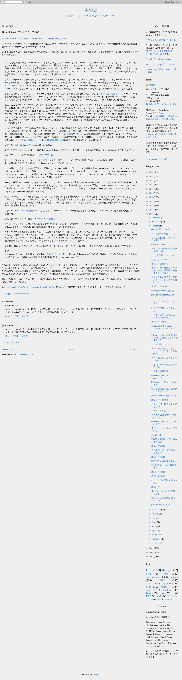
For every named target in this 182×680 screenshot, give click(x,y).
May (154, 526)
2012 (151, 205)
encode (22, 293)
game (148, 590)
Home (71, 349)
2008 (151, 552)
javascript (162, 593)
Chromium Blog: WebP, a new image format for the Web (32, 287)
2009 (151, 548)
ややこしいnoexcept (160, 259)
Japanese (149, 593)
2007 (151, 556)
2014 (151, 197)
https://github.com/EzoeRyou (165, 116)
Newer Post (8, 349)
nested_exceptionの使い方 (162, 290)
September (156, 509)
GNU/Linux (152, 583)
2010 (151, 214)
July (154, 518)
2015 (151, 193)
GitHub (85, 16)
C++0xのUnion (158, 244)
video (169, 583)
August (155, 514)
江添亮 (152, 85)
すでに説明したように (111, 93)
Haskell (166, 599)
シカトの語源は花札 (161, 371)
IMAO (162, 580)
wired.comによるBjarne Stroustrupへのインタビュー (164, 328)
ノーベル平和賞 (158, 410)
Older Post (134, 349)
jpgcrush (68, 134)
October (155, 226)
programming (153, 577)
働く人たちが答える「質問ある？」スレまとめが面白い (164, 279)
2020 (151, 172)
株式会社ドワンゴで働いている (161, 104)
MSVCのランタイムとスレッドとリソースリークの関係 (164, 351)
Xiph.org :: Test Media (54, 140)
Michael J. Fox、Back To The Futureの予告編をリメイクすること (164, 337)
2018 (151, 180)
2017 (151, 185)
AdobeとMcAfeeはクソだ (163, 233)
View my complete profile (157, 159)
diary (165, 570)
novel (152, 599)
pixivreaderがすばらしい (162, 504)
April (154, 530)
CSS (168, 596)
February (156, 539)
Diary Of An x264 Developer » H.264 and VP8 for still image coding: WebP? (35, 39)
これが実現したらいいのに (164, 255)
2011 (151, 210)
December (156, 217)
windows (165, 586)
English (167, 590)
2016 (151, 189)
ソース (57, 254)
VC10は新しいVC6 (160, 344)
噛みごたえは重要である (163, 461)
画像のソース (34, 140)
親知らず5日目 (158, 446)
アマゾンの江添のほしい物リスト (162, 40)
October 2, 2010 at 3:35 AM (17, 336)
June (154, 522)
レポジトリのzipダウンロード (160, 64)
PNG (49, 254)
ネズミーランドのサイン (163, 286)
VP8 (31, 145)
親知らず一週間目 (159, 400)
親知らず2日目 (158, 476)
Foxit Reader (156, 435)
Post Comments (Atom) (23, 354)
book (148, 586)
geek (159, 599)
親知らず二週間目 (159, 321)
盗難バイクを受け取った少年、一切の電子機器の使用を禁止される (164, 270)
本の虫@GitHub (96, 16)
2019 (151, 176)
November (156, 221)
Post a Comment (12, 342)
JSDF (148, 596)
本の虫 (91, 9)
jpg (44, 145)
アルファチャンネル (14, 85)
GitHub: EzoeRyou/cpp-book (158, 59)
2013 (151, 201)
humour (174, 577)
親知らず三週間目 (159, 264)
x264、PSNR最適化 (24, 211)
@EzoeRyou (110, 16)
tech (172, 593)
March (155, 534)
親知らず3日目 (158, 472)
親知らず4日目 (158, 457)
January (155, 543)
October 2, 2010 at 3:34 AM (17, 316)
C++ (149, 570)
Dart (176, 596)
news (148, 573)
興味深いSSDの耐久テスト (164, 395)
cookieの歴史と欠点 (160, 229)
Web (28, 293)
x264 (17, 145)
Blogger (96, 674)
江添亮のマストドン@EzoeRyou (161, 119)
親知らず (155, 487)
